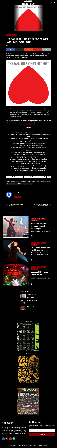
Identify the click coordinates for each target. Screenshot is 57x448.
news (29, 181)
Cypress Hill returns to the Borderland (40, 273)
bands (8, 181)
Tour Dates (25, 183)
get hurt (13, 181)
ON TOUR (14, 35)
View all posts (17, 196)
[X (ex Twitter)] (6, 438)
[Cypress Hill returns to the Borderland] (15, 275)
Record (33, 181)
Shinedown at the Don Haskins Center (40, 248)
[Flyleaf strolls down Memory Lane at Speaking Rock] (15, 226)
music (18, 181)
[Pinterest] (10, 438)
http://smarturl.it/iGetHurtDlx (28, 123)
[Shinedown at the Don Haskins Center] (15, 251)
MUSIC (39, 218)
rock (38, 181)
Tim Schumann (36, 235)
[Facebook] (3, 438)
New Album (23, 181)
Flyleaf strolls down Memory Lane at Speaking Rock (39, 226)
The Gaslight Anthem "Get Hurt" (14, 183)
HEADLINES (9, 35)
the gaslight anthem (45, 181)
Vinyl (31, 183)
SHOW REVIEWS (34, 220)
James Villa (10, 45)
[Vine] (13, 438)
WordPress (45, 445)
